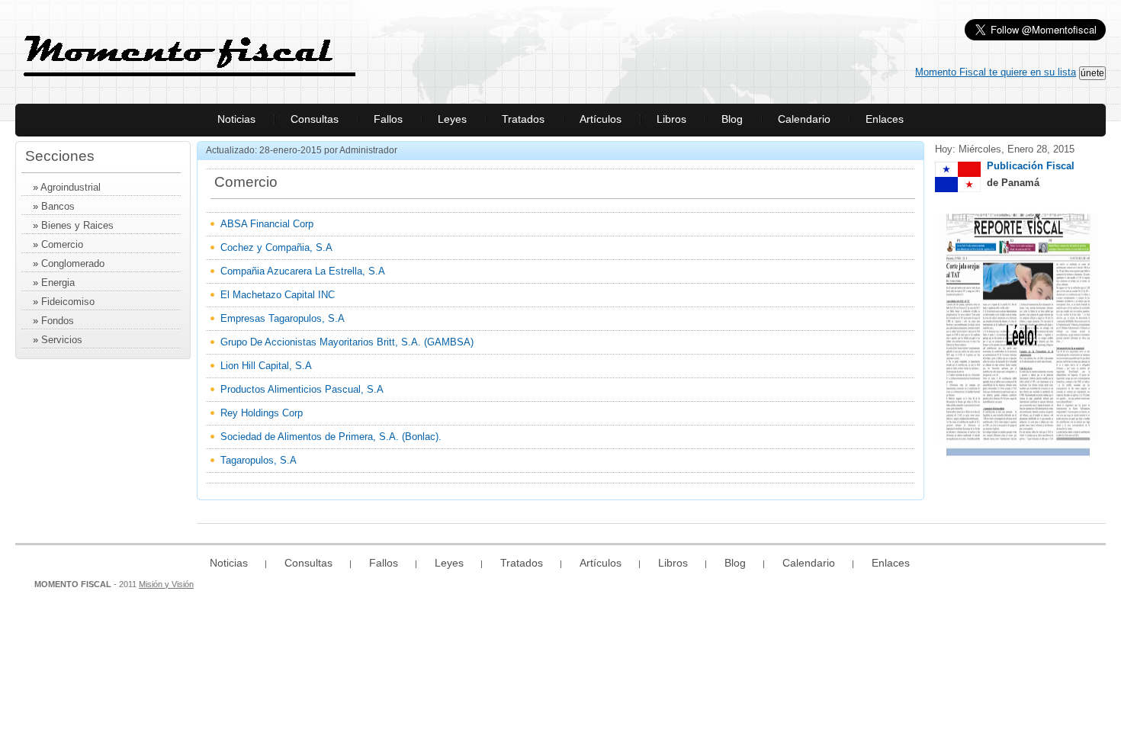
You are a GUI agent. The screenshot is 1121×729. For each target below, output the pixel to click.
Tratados (523, 119)
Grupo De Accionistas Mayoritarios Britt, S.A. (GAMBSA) (347, 342)
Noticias (236, 119)
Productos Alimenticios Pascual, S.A (302, 389)
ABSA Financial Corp (266, 224)
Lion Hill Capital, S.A (266, 365)
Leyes (452, 119)
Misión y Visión (166, 584)
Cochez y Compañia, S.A (276, 247)
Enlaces (885, 119)
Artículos (601, 119)
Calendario (804, 119)
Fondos (57, 320)
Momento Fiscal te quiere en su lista (995, 72)
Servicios (61, 339)
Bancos (58, 206)
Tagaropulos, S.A (258, 460)
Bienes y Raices (77, 225)
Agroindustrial (70, 187)
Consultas (315, 119)
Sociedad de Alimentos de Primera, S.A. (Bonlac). (331, 436)
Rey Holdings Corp (261, 413)
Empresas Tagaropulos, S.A (282, 318)
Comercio (62, 244)
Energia (58, 282)
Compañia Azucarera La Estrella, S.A (302, 271)
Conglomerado (72, 263)
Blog (732, 119)
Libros (671, 119)
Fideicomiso (68, 301)
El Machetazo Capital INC (277, 294)
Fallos (388, 119)
